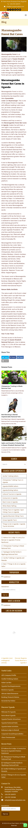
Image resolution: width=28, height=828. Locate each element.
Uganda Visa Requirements (10, 686)
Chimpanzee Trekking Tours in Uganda (13, 481)
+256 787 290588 (10, 797)
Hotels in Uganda (7, 690)
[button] (5, 357)
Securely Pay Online (8, 701)
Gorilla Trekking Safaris (10, 476)
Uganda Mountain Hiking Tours (13, 516)
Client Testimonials (8, 737)
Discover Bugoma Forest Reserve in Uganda (21, 660)
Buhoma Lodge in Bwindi (10, 730)
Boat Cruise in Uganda (10, 502)
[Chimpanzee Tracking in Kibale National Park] (14, 377)
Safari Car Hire (6, 682)
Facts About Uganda (8, 715)
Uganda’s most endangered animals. (7, 660)
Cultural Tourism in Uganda (12, 494)
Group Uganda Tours (10, 520)
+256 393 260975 (15, 4)
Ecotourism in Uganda (10, 498)
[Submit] (25, 464)
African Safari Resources (9, 693)
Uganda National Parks (9, 723)
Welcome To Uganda (8, 712)
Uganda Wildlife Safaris (10, 486)
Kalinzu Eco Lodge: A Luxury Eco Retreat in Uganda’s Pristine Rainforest (13, 540)
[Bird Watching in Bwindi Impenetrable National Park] (14, 405)
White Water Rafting (9, 506)
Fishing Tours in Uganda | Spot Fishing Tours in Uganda (13, 511)
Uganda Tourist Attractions (11, 719)
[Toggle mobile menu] (26, 15)
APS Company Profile (8, 675)
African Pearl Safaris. (13, 823)
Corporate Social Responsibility (12, 734)
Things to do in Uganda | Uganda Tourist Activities (14, 525)
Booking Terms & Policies (10, 697)
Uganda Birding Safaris (10, 490)
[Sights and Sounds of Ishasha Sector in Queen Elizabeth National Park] (14, 433)
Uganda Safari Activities (9, 726)
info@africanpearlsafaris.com (15, 6)
